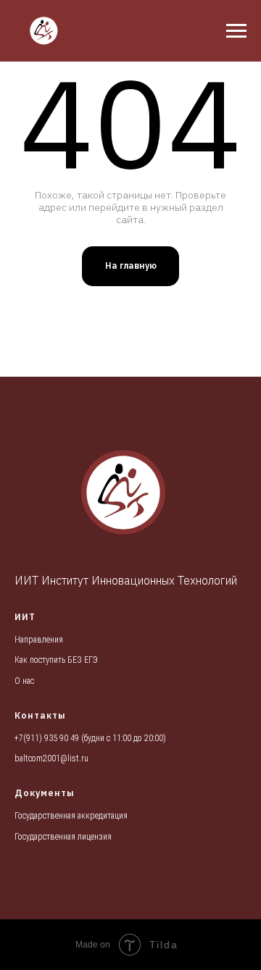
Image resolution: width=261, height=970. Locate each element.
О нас (24, 681)
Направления (38, 640)
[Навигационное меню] (236, 31)
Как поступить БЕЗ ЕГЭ (56, 660)
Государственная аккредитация (71, 816)
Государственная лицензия (63, 837)
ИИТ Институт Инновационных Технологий (125, 580)
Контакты (40, 715)
